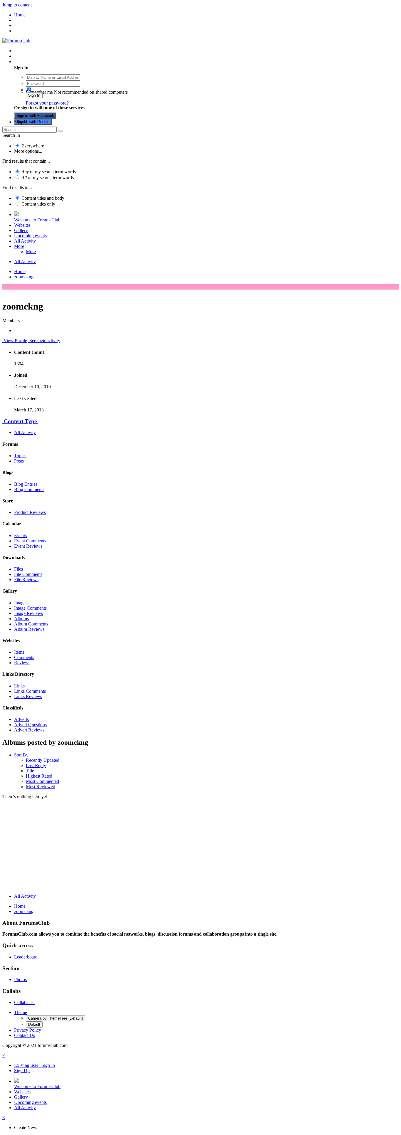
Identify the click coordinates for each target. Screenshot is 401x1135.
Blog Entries (25, 484)
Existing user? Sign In (35, 61)
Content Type (20, 421)
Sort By (21, 754)
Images (20, 602)
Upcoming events (30, 235)
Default (34, 1024)
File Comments (28, 574)
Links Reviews (28, 696)
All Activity (25, 240)
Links (19, 685)
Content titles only (38, 203)
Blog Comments (29, 489)
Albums (21, 618)
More (19, 246)
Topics (20, 455)
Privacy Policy (27, 1030)
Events (20, 535)
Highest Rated (39, 776)
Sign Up (22, 121)
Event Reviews (28, 546)
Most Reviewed (40, 786)
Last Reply (36, 765)
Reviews (22, 662)
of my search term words (48, 171)
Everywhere (32, 145)
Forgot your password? (47, 102)
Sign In (34, 95)
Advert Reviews (29, 729)
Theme (20, 1012)
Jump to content (17, 4)
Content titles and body (42, 198)
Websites (22, 225)
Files (18, 568)
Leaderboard (26, 956)
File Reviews (26, 579)
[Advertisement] (200, 848)
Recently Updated (42, 760)
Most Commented (42, 781)
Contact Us (24, 1035)
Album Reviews (29, 629)
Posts (19, 460)
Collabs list (24, 1002)
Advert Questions (30, 724)
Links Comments (30, 691)
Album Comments (31, 623)
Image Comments (30, 608)
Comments (24, 657)
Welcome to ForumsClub (37, 219)
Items (19, 652)
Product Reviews (30, 512)
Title (30, 770)
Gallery (21, 230)
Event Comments (30, 540)
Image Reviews (28, 613)
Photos (20, 979)
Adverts (21, 719)
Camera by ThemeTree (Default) (55, 1018)
